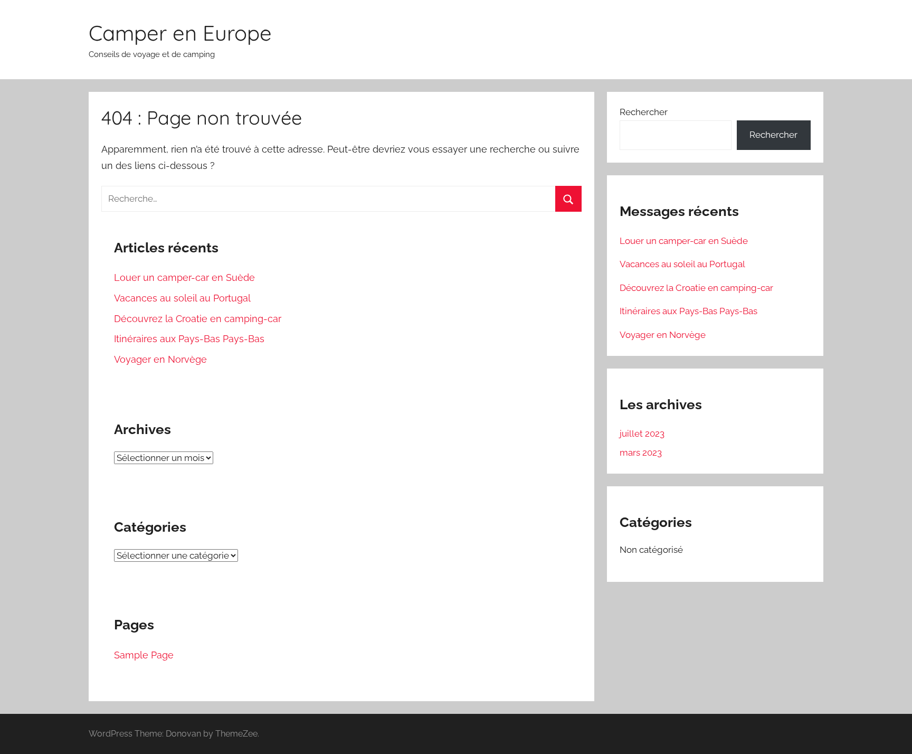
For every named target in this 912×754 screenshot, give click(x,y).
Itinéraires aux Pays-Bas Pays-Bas (189, 338)
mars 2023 (641, 452)
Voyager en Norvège (160, 359)
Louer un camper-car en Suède (184, 277)
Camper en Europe (180, 33)
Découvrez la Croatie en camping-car (197, 318)
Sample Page (144, 655)
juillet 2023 (642, 433)
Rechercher (644, 112)
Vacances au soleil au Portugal (182, 298)
